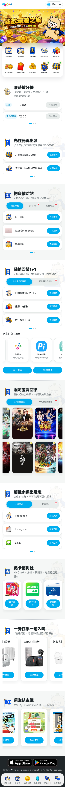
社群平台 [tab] (19, 504)
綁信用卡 (47, 783)
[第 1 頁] (30, 123)
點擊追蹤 (53, 529)
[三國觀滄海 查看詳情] (20, 457)
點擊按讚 (53, 515)
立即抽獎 (53, 168)
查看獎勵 (53, 244)
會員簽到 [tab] (15, 205)
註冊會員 (53, 154)
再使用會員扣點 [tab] (45, 281)
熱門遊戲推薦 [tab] (19, 401)
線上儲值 (17, 370)
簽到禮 (17, 783)
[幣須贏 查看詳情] (43, 423)
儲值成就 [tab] (50, 205)
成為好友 (53, 542)
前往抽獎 (31, 675)
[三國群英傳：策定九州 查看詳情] (20, 423)
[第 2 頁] (33, 123)
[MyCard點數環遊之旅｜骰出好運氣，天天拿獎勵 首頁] (7, 5)
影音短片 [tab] (46, 504)
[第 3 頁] (35, 123)
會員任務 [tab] (32, 205)
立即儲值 (27, 783)
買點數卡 (47, 370)
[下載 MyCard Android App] (45, 762)
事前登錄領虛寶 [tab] (45, 401)
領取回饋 (53, 292)
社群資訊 (57, 783)
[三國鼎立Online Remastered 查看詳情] (43, 457)
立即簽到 (53, 217)
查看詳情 (31, 740)
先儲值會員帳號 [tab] (19, 281)
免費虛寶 (37, 783)
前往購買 (12, 603)
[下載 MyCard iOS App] (20, 762)
